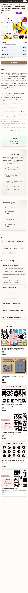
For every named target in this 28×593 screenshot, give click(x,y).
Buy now (14, 62)
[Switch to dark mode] (21, 1)
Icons (18, 4)
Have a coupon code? (7, 57)
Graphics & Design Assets (9, 4)
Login (25, 1)
